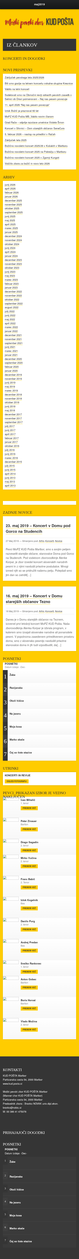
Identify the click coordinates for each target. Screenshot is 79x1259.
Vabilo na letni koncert (17, 89)
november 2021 (13, 339)
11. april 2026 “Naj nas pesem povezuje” (27, 105)
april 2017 (10, 434)
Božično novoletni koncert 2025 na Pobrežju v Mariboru (35, 151)
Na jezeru (69, 715)
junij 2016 (10, 454)
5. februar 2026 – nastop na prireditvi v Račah (30, 134)
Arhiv (41, 540)
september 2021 (14, 343)
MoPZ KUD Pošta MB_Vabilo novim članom (29, 116)
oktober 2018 (12, 402)
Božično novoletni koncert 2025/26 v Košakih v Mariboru (36, 146)
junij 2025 (10, 216)
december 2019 (13, 374)
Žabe (69, 677)
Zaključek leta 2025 (15, 140)
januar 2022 (11, 331)
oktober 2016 (12, 446)
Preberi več (29, 808)
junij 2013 (10, 477)
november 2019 (13, 378)
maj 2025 (10, 220)
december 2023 (13, 260)
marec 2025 (11, 228)
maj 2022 (10, 319)
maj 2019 (10, 386)
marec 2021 (11, 351)
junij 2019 (10, 382)
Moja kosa (69, 728)
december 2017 (13, 414)
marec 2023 (11, 279)
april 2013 (10, 485)
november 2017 (13, 418)
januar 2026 (11, 196)
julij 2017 (10, 426)
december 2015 (13, 461)
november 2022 (13, 295)
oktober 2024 (12, 244)
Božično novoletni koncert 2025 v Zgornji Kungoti (32, 157)
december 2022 (13, 291)
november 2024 (13, 240)
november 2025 (13, 204)
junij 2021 (10, 347)
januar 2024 (11, 256)
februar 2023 (12, 283)
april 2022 (10, 323)
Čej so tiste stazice (69, 754)
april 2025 (10, 224)
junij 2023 (10, 271)
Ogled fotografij (17, 781)
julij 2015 (10, 465)
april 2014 (10, 473)
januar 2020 (11, 370)
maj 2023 (10, 275)
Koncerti (49, 540)
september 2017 (14, 422)
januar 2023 (11, 287)
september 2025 (14, 212)
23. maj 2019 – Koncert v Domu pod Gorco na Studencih (38, 528)
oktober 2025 (12, 208)
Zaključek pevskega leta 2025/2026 (24, 77)
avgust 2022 (11, 307)
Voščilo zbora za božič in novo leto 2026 (27, 163)
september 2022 (14, 303)
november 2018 (13, 398)
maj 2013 (10, 481)
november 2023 (13, 264)
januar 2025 (11, 232)
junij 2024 (10, 248)
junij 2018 (10, 406)
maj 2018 (10, 410)
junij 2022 (10, 315)
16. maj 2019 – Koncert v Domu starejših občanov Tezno (34, 598)
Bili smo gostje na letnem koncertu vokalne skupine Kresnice (39, 83)
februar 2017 (12, 438)
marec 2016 (11, 458)
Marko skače (69, 741)
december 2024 (13, 236)
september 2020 (14, 362)
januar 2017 (11, 442)
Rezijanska (69, 690)
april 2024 (10, 252)
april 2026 (10, 188)
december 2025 (13, 200)
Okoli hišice (69, 702)
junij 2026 (10, 184)
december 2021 (13, 335)
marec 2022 (11, 327)
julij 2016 (10, 450)
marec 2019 (11, 390)
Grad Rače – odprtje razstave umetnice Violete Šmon (34, 122)
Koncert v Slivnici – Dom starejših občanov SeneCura (34, 128)
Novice (58, 540)
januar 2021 (11, 355)
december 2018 (13, 394)
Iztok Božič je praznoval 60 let (22, 111)
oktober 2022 (12, 299)
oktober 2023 (12, 267)
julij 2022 (10, 311)
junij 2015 (10, 469)
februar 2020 (12, 366)
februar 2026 (12, 192)
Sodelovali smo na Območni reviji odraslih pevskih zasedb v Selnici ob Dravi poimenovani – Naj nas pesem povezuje (38, 97)
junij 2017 (10, 430)
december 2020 (13, 359)
